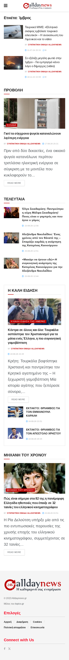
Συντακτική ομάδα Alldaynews (45, 45)
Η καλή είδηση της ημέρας (28, 321)
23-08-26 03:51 (51, 513)
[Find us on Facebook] (4, 649)
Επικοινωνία (37, 627)
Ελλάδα (11, 125)
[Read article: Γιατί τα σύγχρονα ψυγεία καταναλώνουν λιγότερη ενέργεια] (34, 113)
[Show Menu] (5, 5)
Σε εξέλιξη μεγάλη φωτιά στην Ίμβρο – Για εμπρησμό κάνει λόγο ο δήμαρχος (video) (43, 62)
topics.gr (19, 603)
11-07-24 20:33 (34, 50)
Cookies (37, 622)
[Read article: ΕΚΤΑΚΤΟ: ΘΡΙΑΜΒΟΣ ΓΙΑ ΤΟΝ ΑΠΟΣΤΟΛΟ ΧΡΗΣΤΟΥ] (15, 433)
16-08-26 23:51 (35, 421)
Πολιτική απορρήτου (15, 627)
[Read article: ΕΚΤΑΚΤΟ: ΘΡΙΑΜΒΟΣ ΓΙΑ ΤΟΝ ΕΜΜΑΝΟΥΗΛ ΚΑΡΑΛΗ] (15, 411)
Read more (16, 183)
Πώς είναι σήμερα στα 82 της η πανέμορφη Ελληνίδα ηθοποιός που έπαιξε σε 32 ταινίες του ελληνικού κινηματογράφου (34, 503)
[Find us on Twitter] (9, 649)
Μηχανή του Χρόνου (20, 490)
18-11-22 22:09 (34, 77)
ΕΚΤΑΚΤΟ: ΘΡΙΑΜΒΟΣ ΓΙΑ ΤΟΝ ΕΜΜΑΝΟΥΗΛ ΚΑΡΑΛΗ (43, 412)
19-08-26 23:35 (17, 354)
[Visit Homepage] (37, 5)
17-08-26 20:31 (51, 144)
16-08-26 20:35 (35, 439)
